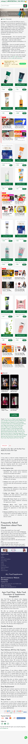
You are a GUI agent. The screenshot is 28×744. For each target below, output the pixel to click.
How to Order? (4, 570)
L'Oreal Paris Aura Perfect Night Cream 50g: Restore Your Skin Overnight (7, 163)
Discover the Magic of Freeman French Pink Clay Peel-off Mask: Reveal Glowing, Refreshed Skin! (21, 338)
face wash (15, 56)
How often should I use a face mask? (11, 530)
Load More (14, 415)
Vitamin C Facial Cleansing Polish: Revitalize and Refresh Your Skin (20, 163)
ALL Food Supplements (14, 574)
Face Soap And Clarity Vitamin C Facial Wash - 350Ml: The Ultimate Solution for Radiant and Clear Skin (7, 263)
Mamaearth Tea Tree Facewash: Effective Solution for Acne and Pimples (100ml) (7, 338)
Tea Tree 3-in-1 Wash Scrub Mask (6, 88)
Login (2, 555)
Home (3, 19)
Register (2, 557)
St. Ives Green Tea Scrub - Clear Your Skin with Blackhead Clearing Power (7, 315)
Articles (2, 564)
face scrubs (11, 58)
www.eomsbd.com (4, 728)
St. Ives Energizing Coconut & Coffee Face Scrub (6, 111)
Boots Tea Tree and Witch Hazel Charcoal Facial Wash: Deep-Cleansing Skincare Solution (21, 88)
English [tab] (4, 445)
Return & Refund (4, 567)
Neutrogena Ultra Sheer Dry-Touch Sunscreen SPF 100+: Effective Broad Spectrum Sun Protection (6, 239)
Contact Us (3, 565)
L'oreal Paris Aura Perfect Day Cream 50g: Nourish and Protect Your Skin (20, 239)
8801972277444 (7, 585)
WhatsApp (23, 63)
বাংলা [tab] (10, 445)
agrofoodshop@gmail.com (10, 586)
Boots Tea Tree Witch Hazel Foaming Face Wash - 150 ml (7, 187)
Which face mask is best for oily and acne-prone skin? (13, 540)
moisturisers (19, 58)
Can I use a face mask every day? (10, 542)
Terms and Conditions (5, 559)
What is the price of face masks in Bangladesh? (13, 546)
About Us (3, 568)
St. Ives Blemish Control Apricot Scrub (21, 187)
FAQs (2, 562)
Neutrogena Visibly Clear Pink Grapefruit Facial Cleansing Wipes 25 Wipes (21, 315)
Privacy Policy (4, 560)
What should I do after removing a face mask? (13, 544)
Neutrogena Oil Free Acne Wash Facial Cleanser (21, 111)
